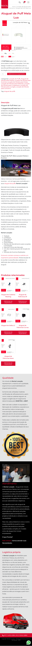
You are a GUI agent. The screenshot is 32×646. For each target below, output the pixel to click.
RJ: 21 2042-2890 (21, 635)
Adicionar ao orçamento (16, 74)
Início (13, 6)
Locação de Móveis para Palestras (12, 83)
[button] (29, 23)
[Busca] (20, 2)
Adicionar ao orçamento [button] (22, 301)
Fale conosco (6, 540)
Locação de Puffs (14, 79)
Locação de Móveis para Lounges (14, 86)
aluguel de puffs (9, 91)
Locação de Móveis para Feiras (17, 82)
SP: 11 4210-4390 (9, 635)
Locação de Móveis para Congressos (15, 84)
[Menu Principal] (28, 2)
